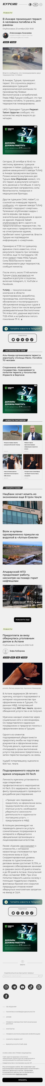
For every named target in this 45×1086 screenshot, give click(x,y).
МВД (18, 657)
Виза (12, 657)
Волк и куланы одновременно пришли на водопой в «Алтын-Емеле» (21, 534)
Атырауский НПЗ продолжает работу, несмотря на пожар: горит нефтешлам (20, 576)
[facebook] (6, 996)
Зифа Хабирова (17, 651)
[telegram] (14, 987)
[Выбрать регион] (30, 4)
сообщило (27, 167)
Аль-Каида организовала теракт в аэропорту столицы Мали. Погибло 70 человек (22, 358)
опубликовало (10, 223)
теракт (6, 42)
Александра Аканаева (21, 33)
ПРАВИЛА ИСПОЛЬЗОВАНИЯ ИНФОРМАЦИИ (23, 1034)
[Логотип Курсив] (10, 4)
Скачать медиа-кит (14, 1039)
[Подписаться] (40, 976)
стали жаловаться (20, 275)
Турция (13, 42)
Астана (6, 657)
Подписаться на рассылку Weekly (19, 973)
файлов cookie (21, 1074)
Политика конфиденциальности (20, 1012)
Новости (7, 12)
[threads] (39, 987)
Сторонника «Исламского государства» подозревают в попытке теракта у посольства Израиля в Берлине (19, 371)
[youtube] (22, 987)
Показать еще (23, 620)
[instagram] (6, 987)
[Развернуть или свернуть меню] (40, 4)
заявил (12, 258)
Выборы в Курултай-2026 (16, 1044)
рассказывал (27, 846)
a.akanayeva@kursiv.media (19, 37)
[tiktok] (30, 987)
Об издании (11, 1007)
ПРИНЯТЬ (22, 1080)
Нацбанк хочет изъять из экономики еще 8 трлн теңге (22, 496)
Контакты (10, 1029)
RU (35, 5)
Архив (8, 1017)
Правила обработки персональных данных (21, 1023)
